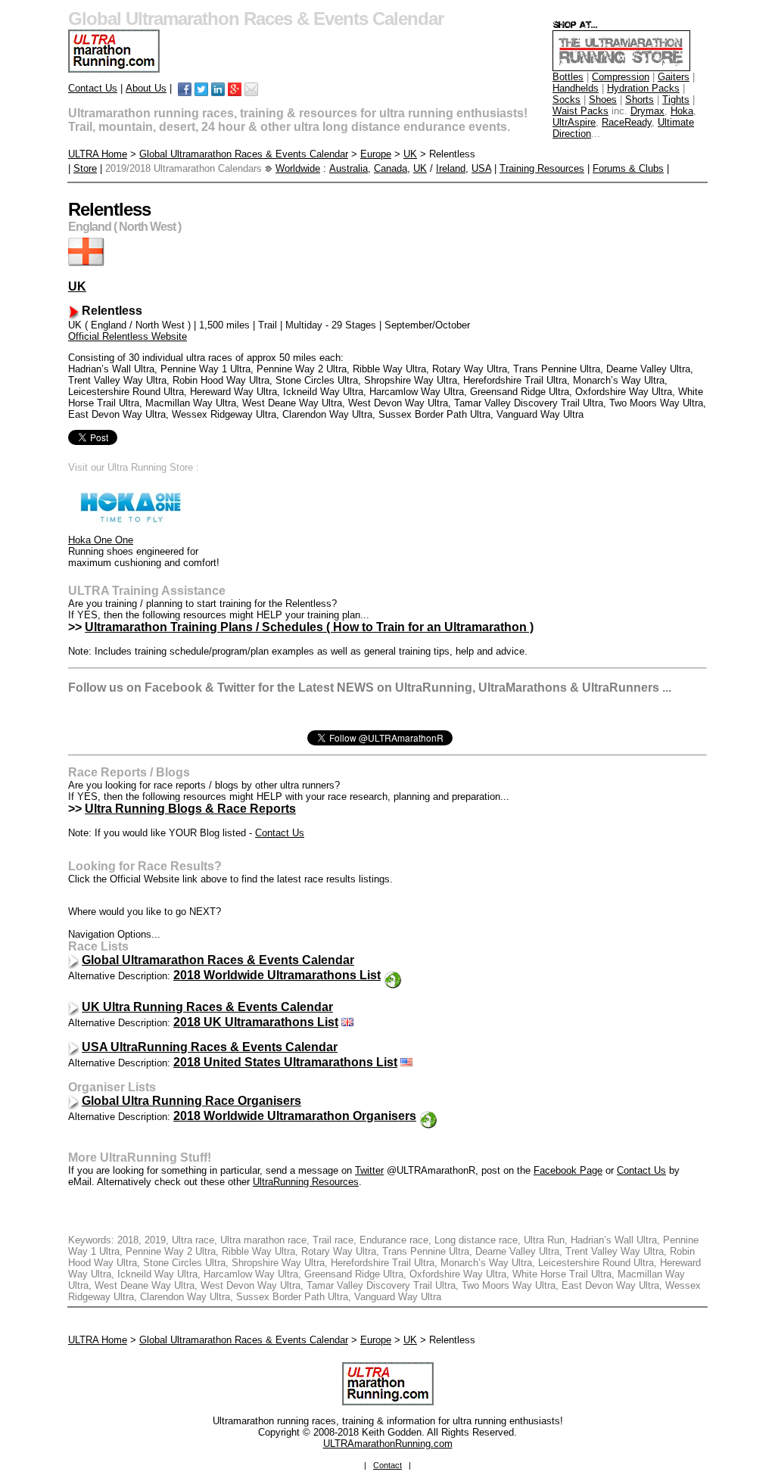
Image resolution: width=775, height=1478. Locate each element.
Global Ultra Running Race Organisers (191, 1100)
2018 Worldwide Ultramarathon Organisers (294, 1115)
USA (481, 168)
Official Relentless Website (127, 336)
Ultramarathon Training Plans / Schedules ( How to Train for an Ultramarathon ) (309, 627)
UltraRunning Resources (306, 1181)
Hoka (682, 111)
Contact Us (92, 88)
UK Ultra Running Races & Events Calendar (207, 1006)
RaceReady (627, 122)
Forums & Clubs (628, 168)
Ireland (450, 168)
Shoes (603, 99)
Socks (566, 99)
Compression (620, 76)
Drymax (647, 111)
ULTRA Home (97, 154)
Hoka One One (100, 540)
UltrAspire (574, 122)
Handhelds (575, 88)
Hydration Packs (643, 88)
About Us (146, 88)
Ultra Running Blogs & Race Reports (190, 808)
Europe (375, 154)
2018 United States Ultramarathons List (285, 1062)
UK (410, 154)
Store (85, 168)
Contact (387, 1465)
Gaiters (673, 76)
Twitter (369, 1170)
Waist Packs (580, 111)
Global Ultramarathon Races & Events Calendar (243, 154)
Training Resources (542, 168)
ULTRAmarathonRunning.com (388, 1443)
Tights (675, 99)
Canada (390, 168)
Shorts (639, 99)
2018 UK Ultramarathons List (255, 1022)
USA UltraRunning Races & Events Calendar (210, 1047)
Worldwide (297, 168)
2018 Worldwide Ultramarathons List (277, 975)
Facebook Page (568, 1170)
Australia (348, 168)
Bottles (568, 76)
